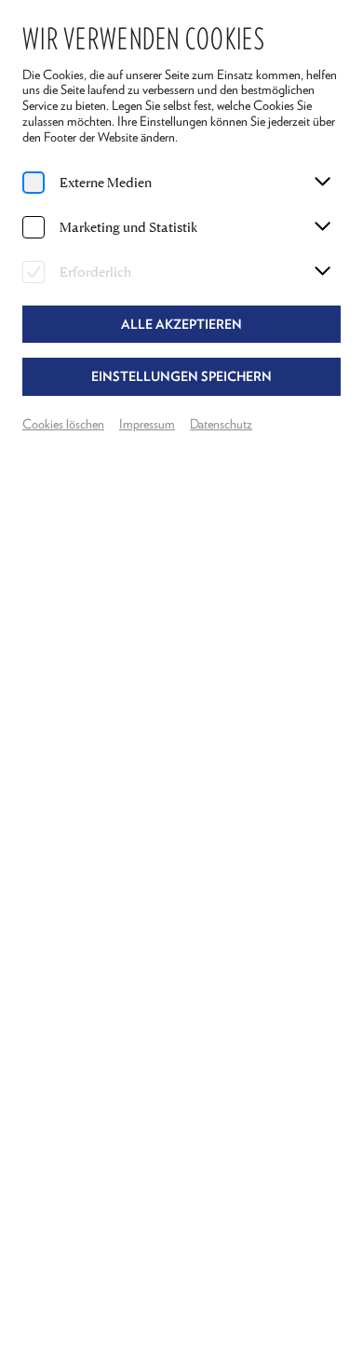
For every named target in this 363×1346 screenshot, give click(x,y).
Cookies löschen (63, 423)
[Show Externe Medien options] (322, 182)
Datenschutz (221, 423)
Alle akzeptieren (181, 324)
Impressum (147, 423)
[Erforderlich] (33, 272)
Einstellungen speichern (181, 376)
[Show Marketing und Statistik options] (322, 227)
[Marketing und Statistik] (33, 227)
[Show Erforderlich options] (322, 272)
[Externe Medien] (33, 182)
